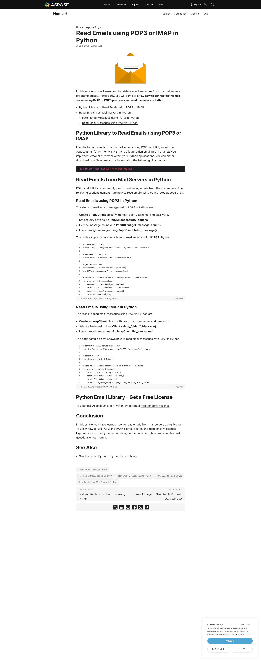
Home (58, 13)
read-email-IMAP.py (87, 387)
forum (102, 437)
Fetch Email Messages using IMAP (95, 476)
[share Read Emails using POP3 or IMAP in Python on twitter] (115, 508)
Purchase (121, 4)
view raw (179, 299)
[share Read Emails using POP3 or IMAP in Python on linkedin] (121, 508)
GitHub (114, 299)
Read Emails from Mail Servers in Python (105, 112)
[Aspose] (56, 4)
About (161, 4)
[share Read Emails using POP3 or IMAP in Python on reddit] (128, 508)
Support (135, 4)
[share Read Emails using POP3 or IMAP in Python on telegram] (147, 508)
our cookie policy (237, 634)
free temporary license (155, 405)
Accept (230, 641)
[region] (130, 269)
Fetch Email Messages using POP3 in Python (110, 117)
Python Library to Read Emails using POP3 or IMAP (111, 107)
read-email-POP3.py (87, 299)
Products (108, 4)
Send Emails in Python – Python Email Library (108, 456)
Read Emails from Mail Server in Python (97, 482)
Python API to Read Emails (169, 476)
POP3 (108, 100)
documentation (146, 433)
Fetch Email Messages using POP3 (134, 476)
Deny (242, 649)
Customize (218, 649)
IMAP (96, 100)
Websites (149, 4)
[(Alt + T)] (66, 13)
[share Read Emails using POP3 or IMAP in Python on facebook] (134, 508)
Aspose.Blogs (93, 27)
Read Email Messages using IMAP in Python (110, 122)
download (82, 160)
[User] (205, 4)
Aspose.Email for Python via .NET (97, 151)
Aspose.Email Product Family (92, 469)
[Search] (213, 4)
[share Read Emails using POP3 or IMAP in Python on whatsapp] (140, 508)
